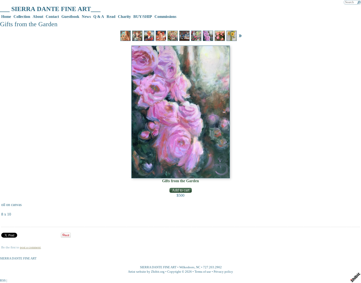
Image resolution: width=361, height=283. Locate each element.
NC (198, 267)
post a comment (30, 247)
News (86, 16)
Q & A (98, 16)
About (38, 16)
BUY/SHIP (142, 16)
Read (111, 16)
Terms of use (202, 271)
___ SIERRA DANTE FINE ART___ (50, 9)
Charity (124, 16)
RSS (3, 280)
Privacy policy (223, 271)
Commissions (165, 16)
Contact (52, 16)
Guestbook (70, 16)
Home (6, 16)
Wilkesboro (186, 267)
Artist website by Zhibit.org (146, 271)
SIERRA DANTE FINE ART (158, 267)
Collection (22, 16)
